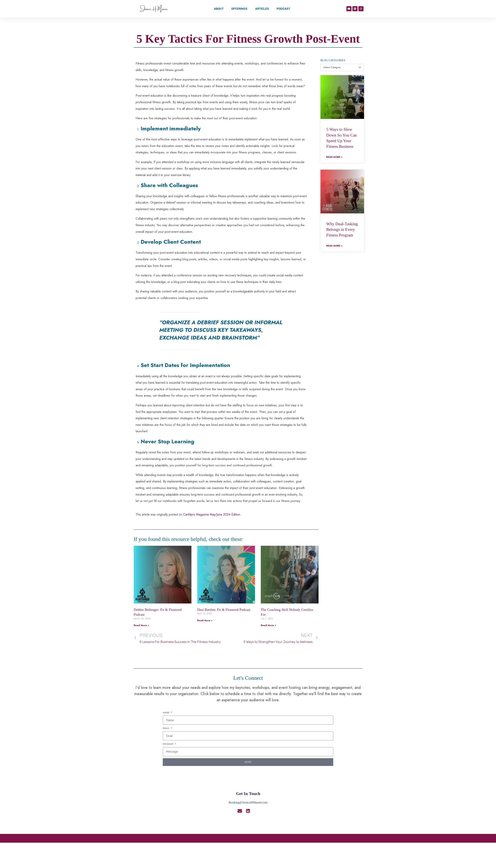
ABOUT (219, 8)
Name (166, 712)
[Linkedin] (354, 8)
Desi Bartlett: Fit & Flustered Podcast (223, 610)
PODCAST (283, 8)
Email (166, 728)
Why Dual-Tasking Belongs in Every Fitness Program (342, 230)
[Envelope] (348, 8)
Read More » (141, 625)
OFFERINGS (239, 8)
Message (168, 743)
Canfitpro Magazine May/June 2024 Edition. (211, 514)
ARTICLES (262, 8)
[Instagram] (360, 8)
